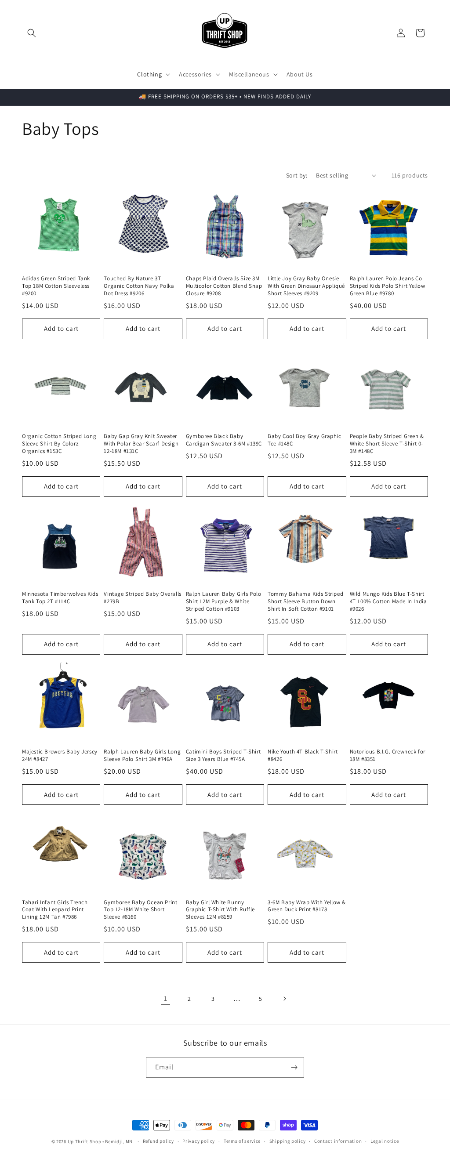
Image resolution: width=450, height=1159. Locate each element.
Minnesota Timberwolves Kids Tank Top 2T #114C (60, 597)
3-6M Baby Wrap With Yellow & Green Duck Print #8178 (307, 906)
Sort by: (296, 175)
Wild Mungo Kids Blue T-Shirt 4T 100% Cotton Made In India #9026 (388, 601)
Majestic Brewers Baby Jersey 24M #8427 (60, 755)
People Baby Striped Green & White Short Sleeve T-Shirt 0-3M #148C (387, 444)
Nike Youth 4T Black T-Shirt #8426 (303, 755)
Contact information (338, 1141)
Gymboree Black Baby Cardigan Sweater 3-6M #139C (224, 440)
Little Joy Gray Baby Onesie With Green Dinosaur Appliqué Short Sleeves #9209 (306, 286)
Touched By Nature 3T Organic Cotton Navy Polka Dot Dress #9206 (139, 286)
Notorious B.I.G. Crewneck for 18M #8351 (387, 755)
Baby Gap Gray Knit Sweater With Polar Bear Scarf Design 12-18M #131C (141, 444)
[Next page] (284, 998)
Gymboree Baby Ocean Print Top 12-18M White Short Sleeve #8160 (140, 910)
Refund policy (158, 1141)
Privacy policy (198, 1141)
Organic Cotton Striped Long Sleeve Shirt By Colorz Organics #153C (59, 444)
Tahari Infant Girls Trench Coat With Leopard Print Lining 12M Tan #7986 (55, 910)
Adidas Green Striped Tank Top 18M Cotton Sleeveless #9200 (56, 286)
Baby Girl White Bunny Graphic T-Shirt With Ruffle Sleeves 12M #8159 (220, 910)
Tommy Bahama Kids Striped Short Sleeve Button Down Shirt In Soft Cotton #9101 (305, 601)
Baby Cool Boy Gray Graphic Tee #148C (304, 440)
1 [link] (165, 998)
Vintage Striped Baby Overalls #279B (142, 597)
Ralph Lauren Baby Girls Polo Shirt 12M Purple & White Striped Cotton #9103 (223, 601)
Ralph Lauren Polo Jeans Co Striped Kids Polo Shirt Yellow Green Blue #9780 (387, 286)
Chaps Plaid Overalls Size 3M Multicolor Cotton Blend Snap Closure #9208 (224, 286)
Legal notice (384, 1141)
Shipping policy (287, 1141)
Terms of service (242, 1141)
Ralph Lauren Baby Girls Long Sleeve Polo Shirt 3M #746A (142, 755)
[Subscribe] (294, 1067)
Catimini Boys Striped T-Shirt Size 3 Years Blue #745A (223, 755)
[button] (31, 33)
